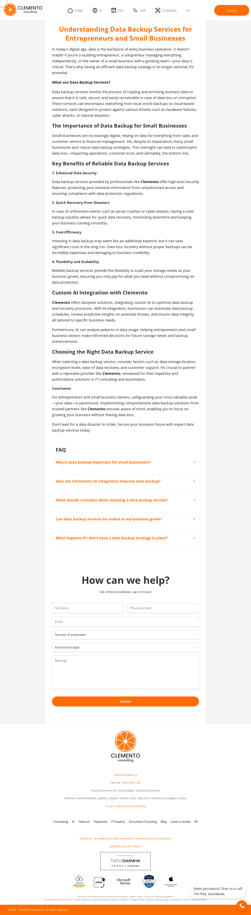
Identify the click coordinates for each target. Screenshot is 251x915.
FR (187, 10)
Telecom (84, 822)
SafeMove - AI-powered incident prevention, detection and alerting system (125, 838)
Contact (231, 10)
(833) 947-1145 (132, 782)
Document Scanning (143, 822)
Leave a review (180, 822)
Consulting (60, 822)
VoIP (143, 10)
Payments (100, 822)
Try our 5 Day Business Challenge (125, 806)
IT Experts (118, 822)
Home (78, 10)
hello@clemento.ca (125, 775)
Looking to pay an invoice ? (125, 846)
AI (100, 10)
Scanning (169, 10)
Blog (164, 822)
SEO (120, 10)
